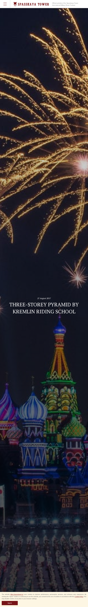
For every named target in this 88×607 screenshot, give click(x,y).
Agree (10, 603)
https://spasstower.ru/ (16, 594)
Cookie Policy (79, 596)
